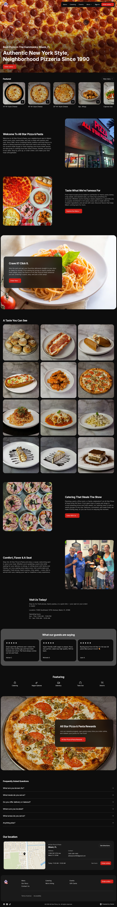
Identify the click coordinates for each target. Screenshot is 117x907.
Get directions (105, 845)
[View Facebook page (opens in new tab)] (4, 904)
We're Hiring (50, 883)
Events (81, 4)
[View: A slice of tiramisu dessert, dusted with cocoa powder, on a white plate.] (96, 455)
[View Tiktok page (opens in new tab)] (10, 904)
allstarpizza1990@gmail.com (77, 856)
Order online (105, 863)
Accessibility (37, 896)
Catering (73, 4)
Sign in (97, 4)
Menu (65, 4)
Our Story (24, 883)
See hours (94, 863)
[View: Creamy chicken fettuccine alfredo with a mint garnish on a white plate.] (96, 417)
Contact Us (25, 886)
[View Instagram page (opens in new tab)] (7, 904)
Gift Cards (73, 883)
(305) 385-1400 (73, 854)
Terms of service (26, 896)
